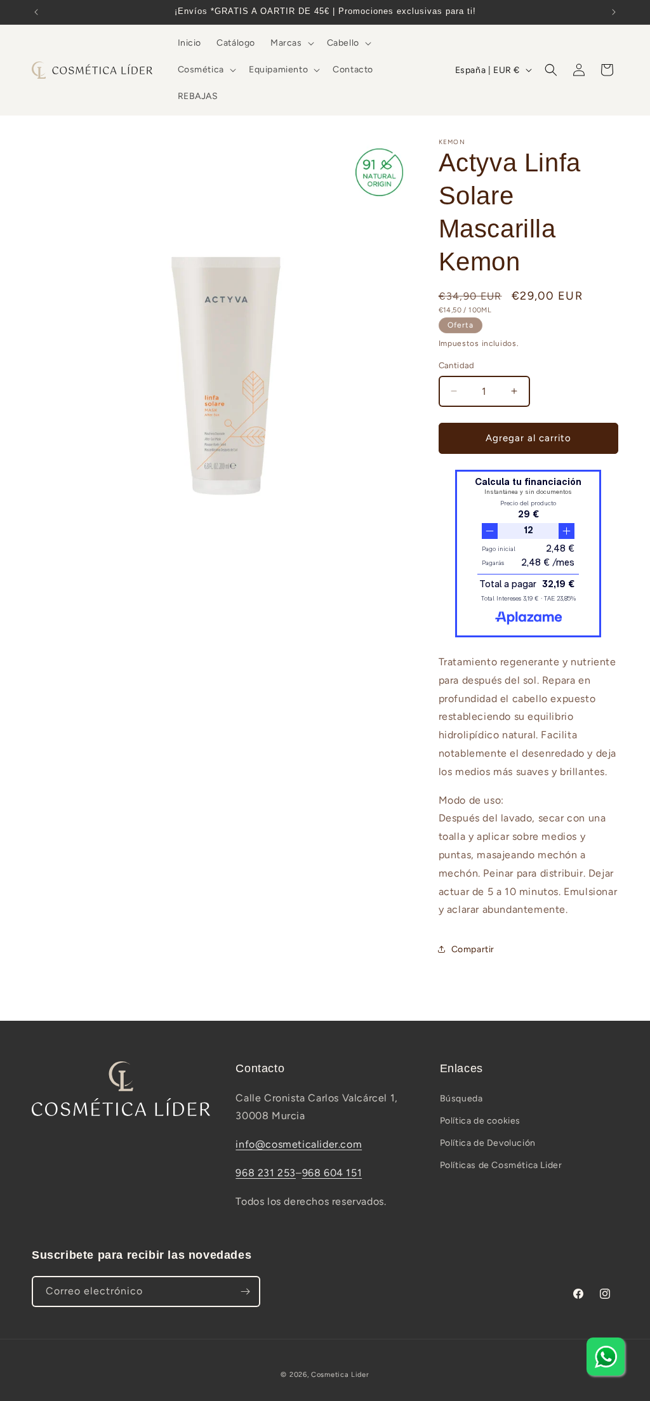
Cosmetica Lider (340, 1375)
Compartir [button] (472, 949)
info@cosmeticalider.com (298, 1144)
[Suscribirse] (245, 1291)
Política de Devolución (488, 1143)
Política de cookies (480, 1120)
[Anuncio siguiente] (614, 12)
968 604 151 (332, 1173)
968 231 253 (265, 1173)
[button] (291, 43)
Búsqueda (461, 1098)
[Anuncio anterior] (36, 12)
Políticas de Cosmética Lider (501, 1165)
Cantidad (457, 365)
